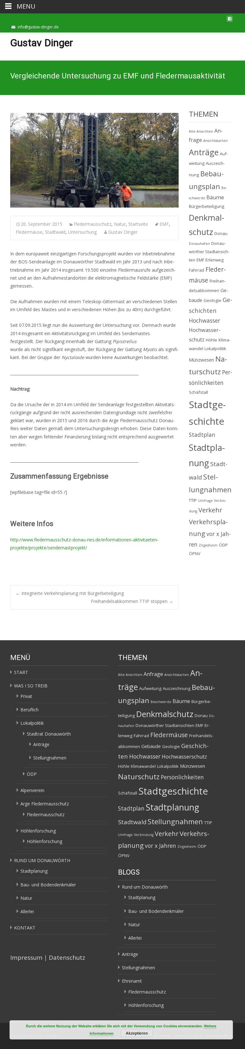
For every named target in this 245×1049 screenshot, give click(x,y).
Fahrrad (196, 270)
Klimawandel (143, 766)
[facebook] (229, 21)
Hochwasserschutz (184, 756)
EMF (164, 224)
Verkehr (210, 510)
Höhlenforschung (38, 831)
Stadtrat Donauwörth (49, 734)
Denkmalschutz (164, 713)
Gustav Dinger (122, 232)
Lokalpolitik (215, 348)
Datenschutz (67, 957)
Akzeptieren (137, 1033)
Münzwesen (201, 359)
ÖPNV (194, 553)
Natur (120, 224)
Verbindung (143, 835)
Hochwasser (204, 320)
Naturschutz (139, 776)
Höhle (211, 340)
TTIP (193, 500)
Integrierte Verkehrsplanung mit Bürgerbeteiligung (70, 593)
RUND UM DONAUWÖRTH (42, 860)
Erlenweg (214, 260)
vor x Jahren (160, 845)
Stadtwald (55, 232)
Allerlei (27, 911)
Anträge (204, 152)
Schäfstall (198, 392)
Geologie (212, 300)
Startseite (138, 224)
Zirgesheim (208, 545)
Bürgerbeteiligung (206, 206)
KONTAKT (24, 928)
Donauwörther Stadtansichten (209, 251)
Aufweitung (150, 688)
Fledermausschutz (92, 224)
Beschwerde (161, 702)
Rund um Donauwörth (145, 887)
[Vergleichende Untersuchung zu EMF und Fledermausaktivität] (94, 160)
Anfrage (153, 674)
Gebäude (151, 746)
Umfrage (205, 500)
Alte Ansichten (201, 131)
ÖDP (223, 545)
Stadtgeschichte (173, 791)
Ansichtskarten (215, 140)
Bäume (215, 197)
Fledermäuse (29, 232)
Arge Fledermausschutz (44, 804)
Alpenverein (32, 790)
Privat (26, 696)
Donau (220, 233)
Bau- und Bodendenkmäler (48, 885)
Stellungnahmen (49, 758)
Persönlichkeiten (182, 777)
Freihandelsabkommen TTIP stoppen (132, 601)
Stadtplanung (34, 871)
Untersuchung (82, 232)
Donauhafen (199, 243)
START (21, 672)
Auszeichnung (176, 688)
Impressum (26, 957)
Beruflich (29, 710)
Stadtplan (202, 434)
